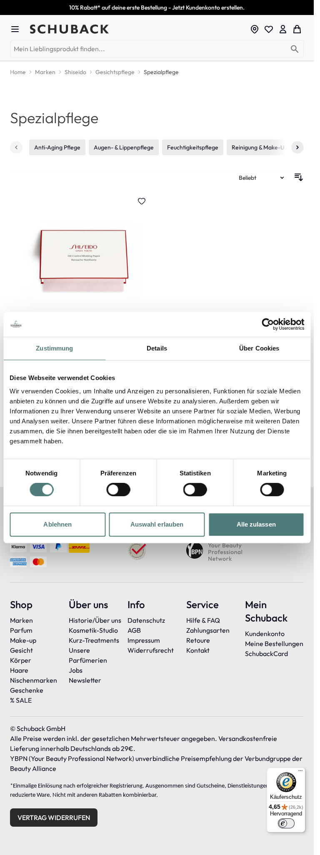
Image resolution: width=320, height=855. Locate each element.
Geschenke (26, 690)
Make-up (23, 640)
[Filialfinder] (254, 29)
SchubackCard (266, 653)
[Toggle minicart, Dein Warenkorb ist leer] (297, 29)
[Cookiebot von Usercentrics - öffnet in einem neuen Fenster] (267, 324)
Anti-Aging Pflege (57, 147)
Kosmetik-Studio (93, 630)
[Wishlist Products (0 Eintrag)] (268, 29)
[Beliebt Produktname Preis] (262, 177)
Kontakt (198, 650)
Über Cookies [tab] (259, 348)
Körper (20, 660)
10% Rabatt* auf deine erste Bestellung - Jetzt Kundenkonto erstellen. (157, 7)
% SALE (21, 700)
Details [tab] (157, 348)
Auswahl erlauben (157, 524)
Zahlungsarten (208, 630)
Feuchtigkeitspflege (192, 147)
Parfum (21, 630)
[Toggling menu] (18, 29)
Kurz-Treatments (94, 640)
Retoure (198, 640)
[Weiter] (297, 147)
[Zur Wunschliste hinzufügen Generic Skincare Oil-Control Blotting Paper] (141, 201)
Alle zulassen (256, 524)
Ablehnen (57, 524)
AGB (134, 630)
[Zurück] (16, 147)
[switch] (118, 489)
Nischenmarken (33, 680)
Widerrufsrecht (151, 650)
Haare (19, 670)
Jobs (75, 670)
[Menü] (300, 773)
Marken (21, 620)
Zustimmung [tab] (54, 348)
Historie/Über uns (95, 620)
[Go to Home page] (137, 29)
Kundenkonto (265, 633)
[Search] (295, 49)
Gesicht (21, 650)
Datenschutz (146, 620)
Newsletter (85, 680)
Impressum (144, 640)
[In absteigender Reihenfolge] (299, 177)
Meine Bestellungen (274, 643)
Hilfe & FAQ (203, 620)
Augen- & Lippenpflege (124, 147)
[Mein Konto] (283, 29)
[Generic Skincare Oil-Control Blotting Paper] (81, 288)
